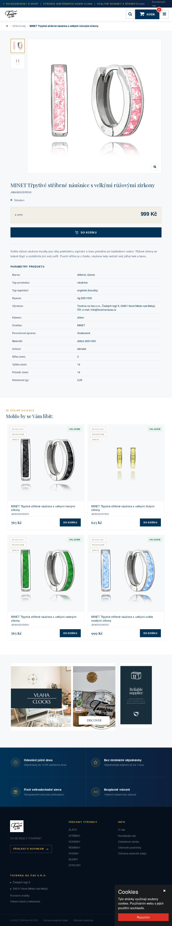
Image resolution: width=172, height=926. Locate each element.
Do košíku (89, 232)
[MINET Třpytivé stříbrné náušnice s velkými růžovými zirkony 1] (17, 46)
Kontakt (140, 3)
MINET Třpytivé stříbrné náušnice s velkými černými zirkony (43, 508)
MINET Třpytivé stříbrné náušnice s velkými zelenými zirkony (43, 618)
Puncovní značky (19, 895)
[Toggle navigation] (164, 14)
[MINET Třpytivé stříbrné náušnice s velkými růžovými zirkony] (94, 106)
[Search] (130, 14)
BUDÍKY (73, 859)
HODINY (74, 853)
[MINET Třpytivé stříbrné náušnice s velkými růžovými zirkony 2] (17, 62)
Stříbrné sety (19, 26)
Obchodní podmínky (129, 847)
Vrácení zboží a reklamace (25, 901)
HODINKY (74, 841)
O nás (121, 829)
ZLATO (73, 829)
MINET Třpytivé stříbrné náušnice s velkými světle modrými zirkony (122, 618)
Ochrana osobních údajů (132, 853)
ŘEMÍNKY (74, 847)
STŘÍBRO (74, 836)
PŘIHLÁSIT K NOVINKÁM (28, 848)
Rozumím (143, 917)
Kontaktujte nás (158, 3)
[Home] (12, 14)
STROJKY (75, 865)
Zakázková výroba (128, 841)
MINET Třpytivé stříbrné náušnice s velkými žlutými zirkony (122, 508)
